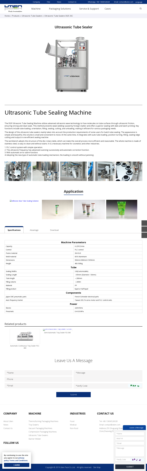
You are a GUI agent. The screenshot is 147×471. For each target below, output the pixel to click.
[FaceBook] (13, 452)
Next (141, 210)
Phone (10, 379)
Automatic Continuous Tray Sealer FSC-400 (25, 347)
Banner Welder (35, 439)
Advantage (34, 230)
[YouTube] (27, 452)
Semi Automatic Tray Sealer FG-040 (57, 332)
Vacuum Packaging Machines (40, 428)
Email (118, 443)
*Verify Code (81, 385)
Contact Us (72, 2)
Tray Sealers (34, 424)
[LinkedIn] (6, 452)
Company (36, 2)
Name (119, 434)
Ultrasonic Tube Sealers (38, 435)
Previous (6, 210)
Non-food (74, 428)
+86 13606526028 (103, 2)
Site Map (96, 467)
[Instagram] (20, 452)
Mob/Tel (119, 438)
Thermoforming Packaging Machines (43, 421)
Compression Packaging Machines (43, 431)
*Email (10, 385)
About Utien (8, 421)
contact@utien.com (126, 2)
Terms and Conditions (18, 460)
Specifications (14, 230)
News (59, 2)
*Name (10, 372)
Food (72, 421)
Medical (73, 424)
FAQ (48, 2)
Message (120, 448)
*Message (80, 372)
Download (54, 230)
